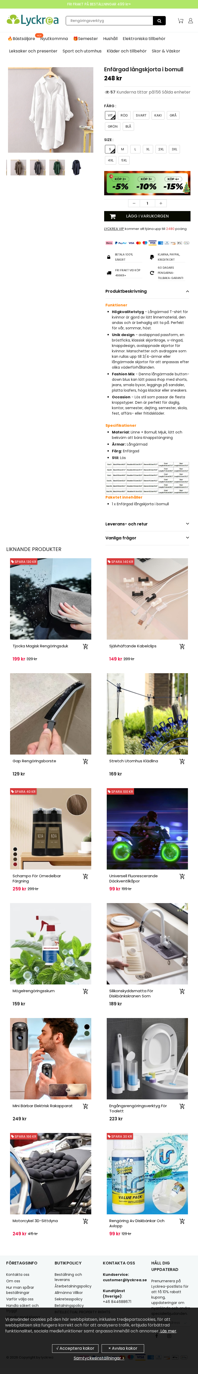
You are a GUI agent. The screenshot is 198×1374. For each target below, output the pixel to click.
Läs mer (167, 1331)
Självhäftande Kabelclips (132, 646)
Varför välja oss (20, 1299)
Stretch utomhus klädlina (133, 761)
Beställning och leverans (68, 1277)
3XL (174, 149)
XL (148, 149)
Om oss (13, 1281)
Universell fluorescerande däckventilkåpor (133, 878)
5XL (124, 160)
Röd (124, 115)
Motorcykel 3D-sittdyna (35, 1220)
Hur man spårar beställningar (20, 1290)
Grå (173, 115)
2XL (161, 149)
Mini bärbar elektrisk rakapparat (43, 1105)
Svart (141, 115)
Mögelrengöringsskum (34, 990)
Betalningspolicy (69, 1305)
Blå (128, 126)
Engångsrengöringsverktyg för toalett (138, 1108)
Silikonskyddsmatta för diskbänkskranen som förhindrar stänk (131, 996)
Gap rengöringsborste (34, 761)
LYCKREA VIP (114, 228)
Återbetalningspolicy (73, 1286)
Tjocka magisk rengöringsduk (40, 646)
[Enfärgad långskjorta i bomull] (50, 109)
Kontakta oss (17, 1274)
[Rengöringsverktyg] (159, 20)
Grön (113, 126)
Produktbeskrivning (126, 291)
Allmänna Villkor (69, 1292)
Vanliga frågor (120, 538)
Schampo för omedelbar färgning (37, 878)
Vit (110, 115)
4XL (110, 160)
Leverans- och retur (126, 524)
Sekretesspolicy (68, 1299)
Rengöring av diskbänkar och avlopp (136, 1223)
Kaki (158, 115)
